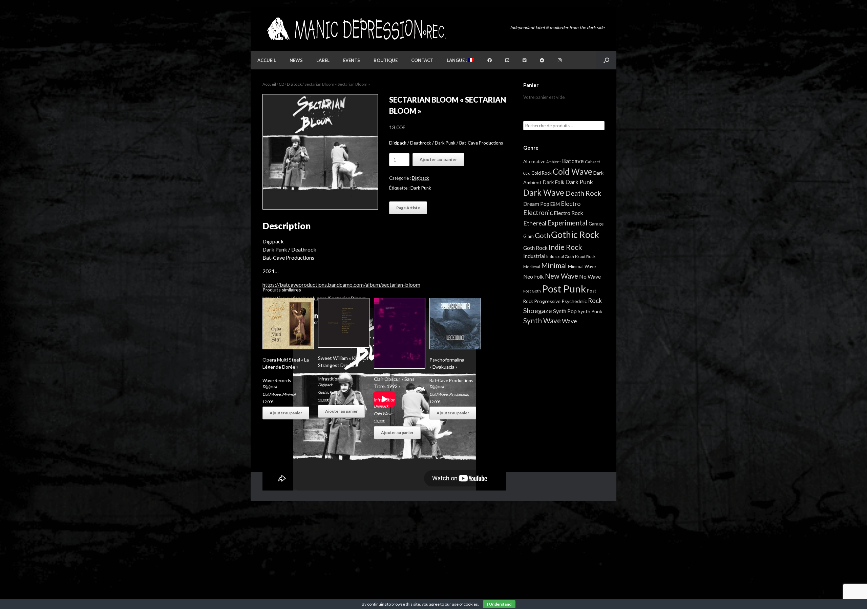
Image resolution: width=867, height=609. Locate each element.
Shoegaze (537, 310)
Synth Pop (565, 311)
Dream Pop (536, 204)
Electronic (538, 212)
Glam (528, 236)
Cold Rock (541, 173)
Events (351, 60)
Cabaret (592, 161)
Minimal (289, 394)
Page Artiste (408, 207)
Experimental (567, 223)
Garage (596, 223)
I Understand (499, 604)
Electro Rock (568, 213)
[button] (606, 60)
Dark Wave (543, 192)
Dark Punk (420, 188)
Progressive (547, 301)
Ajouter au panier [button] (286, 412)
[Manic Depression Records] (355, 29)
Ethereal (534, 223)
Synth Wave (542, 321)
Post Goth (532, 291)
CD (281, 84)
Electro (570, 203)
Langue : (457, 60)
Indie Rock (565, 247)
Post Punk (564, 289)
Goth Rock (535, 247)
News (296, 60)
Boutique (386, 60)
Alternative (534, 161)
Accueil (266, 60)
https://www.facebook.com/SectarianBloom (314, 298)
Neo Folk (533, 277)
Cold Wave (271, 394)
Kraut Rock (585, 256)
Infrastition (329, 379)
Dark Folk (553, 182)
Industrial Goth (560, 256)
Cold (526, 173)
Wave (569, 321)
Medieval (531, 266)
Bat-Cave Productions (451, 380)
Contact (422, 60)
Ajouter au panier (438, 159)
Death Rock (583, 193)
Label (323, 60)
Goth (542, 235)
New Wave (561, 276)
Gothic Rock (328, 392)
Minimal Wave (582, 266)
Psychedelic (459, 394)
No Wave (590, 276)
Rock (595, 300)
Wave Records (276, 380)
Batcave (573, 161)
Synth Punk (590, 311)
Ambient (553, 161)
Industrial (534, 256)
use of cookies (465, 604)
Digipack (294, 84)
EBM (555, 204)
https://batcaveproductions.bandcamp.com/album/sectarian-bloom (341, 284)
